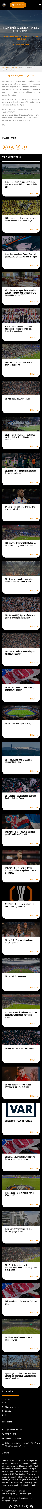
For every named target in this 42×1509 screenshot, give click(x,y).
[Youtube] (31, 1506)
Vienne (35, 36)
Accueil (4, 67)
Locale (10, 67)
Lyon (5, 36)
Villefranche (15, 36)
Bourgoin (26, 36)
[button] (40, 5)
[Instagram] (11, 147)
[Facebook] (5, 147)
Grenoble (21, 39)
